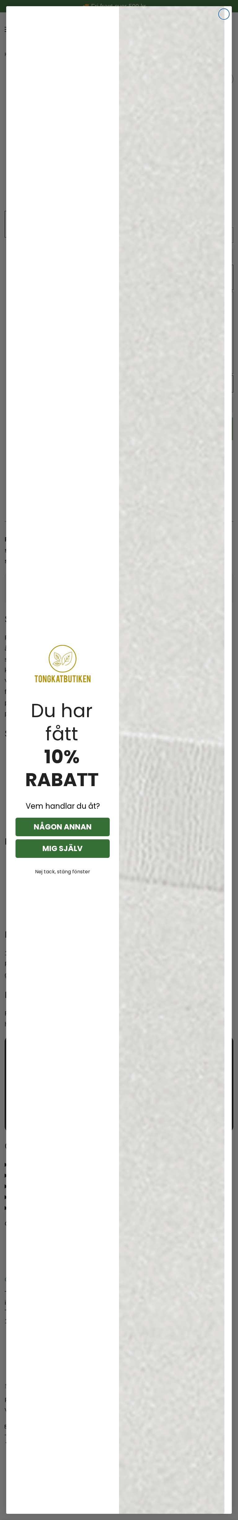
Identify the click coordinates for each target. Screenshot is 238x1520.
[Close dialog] (223, 14)
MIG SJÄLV (62, 848)
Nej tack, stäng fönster (62, 871)
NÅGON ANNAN (63, 827)
